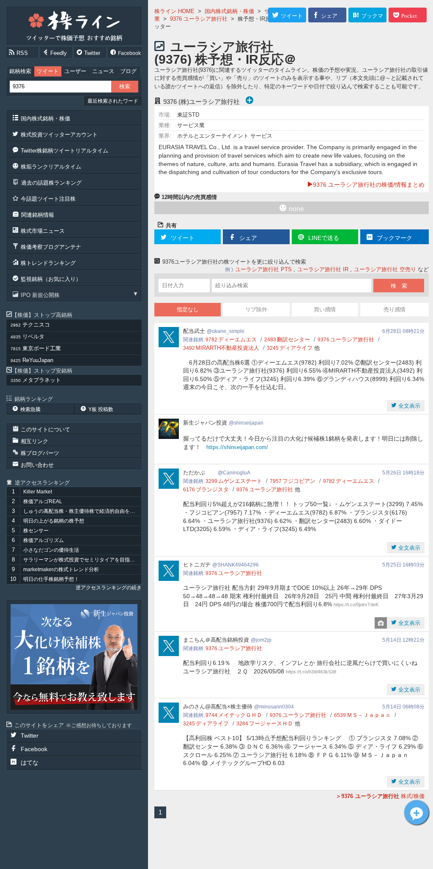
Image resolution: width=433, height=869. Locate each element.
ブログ (128, 71)
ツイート (48, 71)
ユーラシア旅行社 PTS (263, 269)
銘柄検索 (20, 71)
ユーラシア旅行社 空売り (385, 269)
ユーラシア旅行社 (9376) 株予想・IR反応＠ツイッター (225, 59)
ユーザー (75, 71)
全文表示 (408, 406)
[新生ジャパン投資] (74, 657)
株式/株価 (383, 796)
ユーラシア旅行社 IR (322, 269)
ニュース (103, 71)
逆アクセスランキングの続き (109, 588)
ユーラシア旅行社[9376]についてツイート (416, 812)
